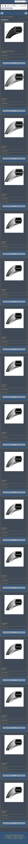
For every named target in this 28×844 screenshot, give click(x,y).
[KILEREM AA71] (14, 179)
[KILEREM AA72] (14, 226)
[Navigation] (2, 13)
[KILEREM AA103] (14, 560)
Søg (26, 1)
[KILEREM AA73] (14, 274)
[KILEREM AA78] (14, 370)
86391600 (10, 837)
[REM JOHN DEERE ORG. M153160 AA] (14, 36)
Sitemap (20, 838)
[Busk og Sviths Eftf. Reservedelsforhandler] (14, 7)
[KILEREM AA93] (14, 417)
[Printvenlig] (26, 16)
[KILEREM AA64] (14, 83)
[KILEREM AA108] (14, 748)
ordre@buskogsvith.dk (21, 837)
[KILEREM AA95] (14, 465)
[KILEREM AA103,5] (14, 608)
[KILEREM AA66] (14, 131)
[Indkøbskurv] (26, 13)
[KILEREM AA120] (14, 796)
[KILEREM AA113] (14, 653)
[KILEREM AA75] (14, 322)
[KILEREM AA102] (14, 513)
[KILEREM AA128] (14, 700)
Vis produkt (14, 63)
